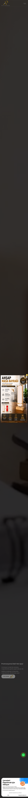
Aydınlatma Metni (22, 788)
